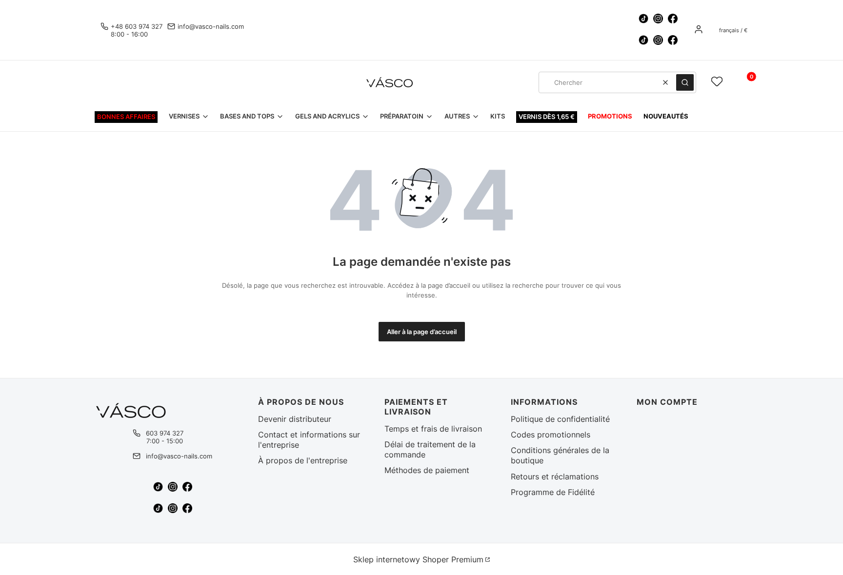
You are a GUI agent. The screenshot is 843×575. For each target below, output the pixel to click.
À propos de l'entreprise (302, 460)
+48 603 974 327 (136, 26)
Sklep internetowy (418, 559)
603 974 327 (164, 433)
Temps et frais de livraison (433, 429)
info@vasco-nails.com (211, 26)
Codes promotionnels (550, 434)
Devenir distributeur (294, 419)
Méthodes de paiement (426, 470)
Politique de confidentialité (560, 419)
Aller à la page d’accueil (422, 332)
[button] (685, 82)
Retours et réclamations (555, 476)
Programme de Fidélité (553, 492)
